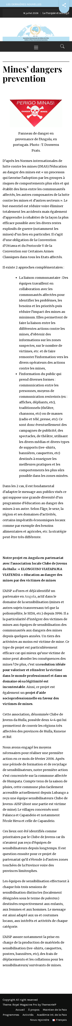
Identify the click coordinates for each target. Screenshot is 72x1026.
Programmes (11, 1014)
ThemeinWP (48, 1004)
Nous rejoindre (39, 1019)
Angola (30, 596)
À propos (33, 1009)
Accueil (20, 1009)
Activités (28, 1014)
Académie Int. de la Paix (52, 1014)
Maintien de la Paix (55, 1009)
